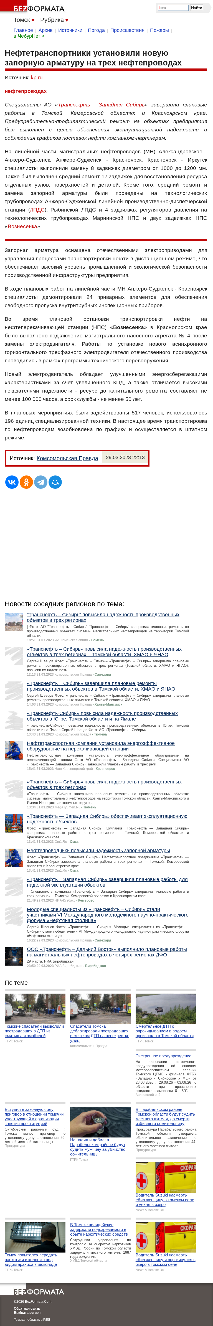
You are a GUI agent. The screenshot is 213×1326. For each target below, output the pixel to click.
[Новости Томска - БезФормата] (33, 7)
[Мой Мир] (55, 482)
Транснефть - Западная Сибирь (101, 105)
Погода (96, 30)
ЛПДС (37, 210)
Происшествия (127, 30)
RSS (46, 1320)
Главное (23, 30)
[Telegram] (40, 482)
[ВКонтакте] (12, 482)
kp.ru (37, 77)
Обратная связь (27, 1308)
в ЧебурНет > (29, 36)
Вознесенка (22, 226)
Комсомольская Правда (67, 458)
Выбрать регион (27, 1313)
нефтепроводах (26, 91)
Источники (70, 30)
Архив (46, 30)
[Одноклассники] (26, 482)
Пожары (159, 30)
